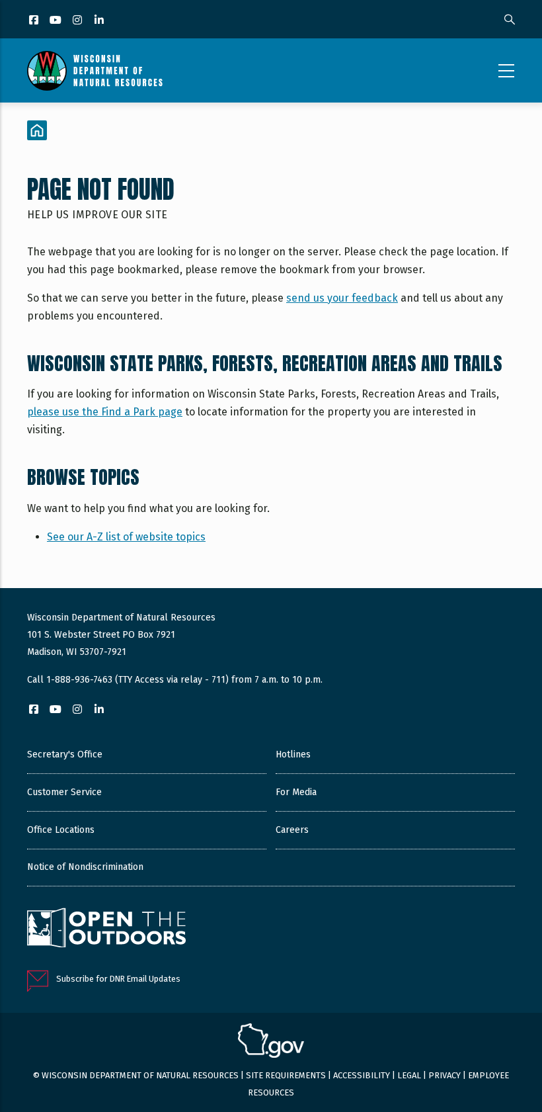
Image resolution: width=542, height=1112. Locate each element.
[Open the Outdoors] (106, 929)
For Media (296, 792)
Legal (409, 1075)
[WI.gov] (271, 1042)
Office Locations (61, 829)
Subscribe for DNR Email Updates (118, 979)
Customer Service (64, 792)
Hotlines (293, 754)
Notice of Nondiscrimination (85, 867)
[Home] (95, 71)
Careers (292, 829)
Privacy (444, 1075)
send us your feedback (342, 298)
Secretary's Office (64, 754)
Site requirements (286, 1075)
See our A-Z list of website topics (126, 537)
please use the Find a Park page (104, 412)
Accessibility (361, 1075)
